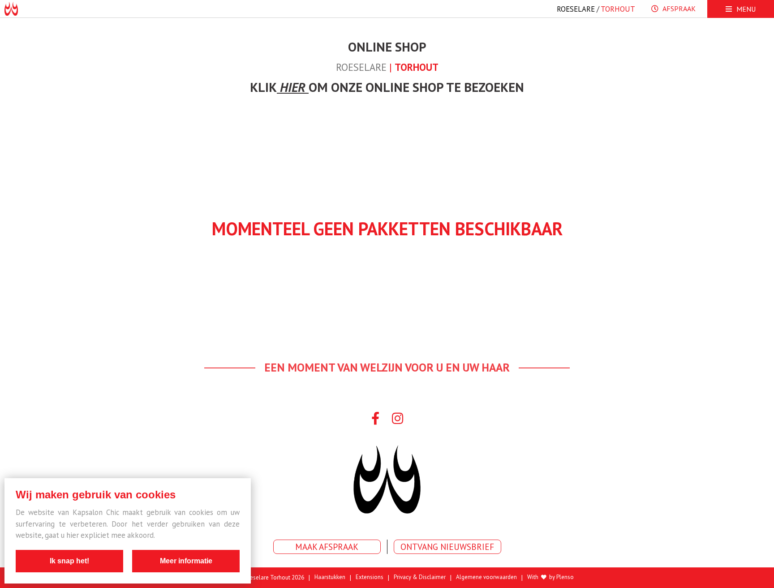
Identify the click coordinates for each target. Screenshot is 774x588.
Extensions (369, 577)
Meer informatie (186, 561)
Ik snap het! (69, 561)
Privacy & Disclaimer (420, 577)
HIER (294, 87)
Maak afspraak (326, 546)
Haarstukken (329, 577)
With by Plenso (550, 577)
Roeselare (576, 9)
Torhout (618, 9)
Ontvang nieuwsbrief (447, 546)
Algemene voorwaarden (486, 577)
